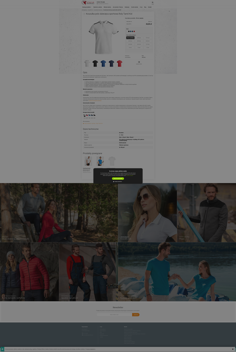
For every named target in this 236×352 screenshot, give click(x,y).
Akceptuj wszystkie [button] (118, 178)
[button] (118, 181)
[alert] (118, 176)
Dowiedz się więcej (129, 175)
